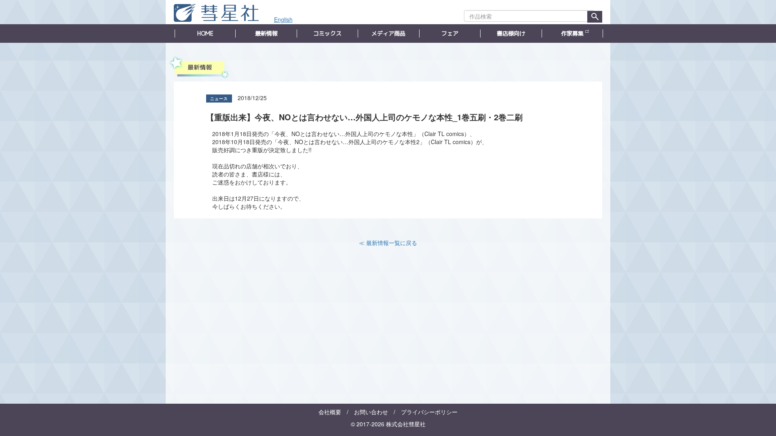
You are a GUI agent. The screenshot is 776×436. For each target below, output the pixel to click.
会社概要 (329, 412)
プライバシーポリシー (429, 412)
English (283, 19)
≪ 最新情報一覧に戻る (388, 243)
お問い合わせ (371, 412)
